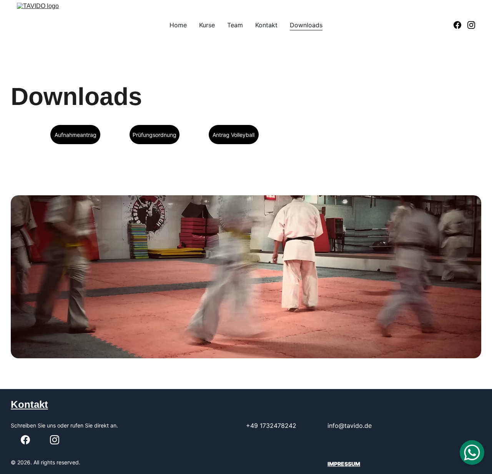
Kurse (207, 25)
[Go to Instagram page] (471, 25)
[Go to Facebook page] (460, 25)
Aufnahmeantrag (75, 134)
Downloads (306, 25)
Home (178, 25)
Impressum (343, 464)
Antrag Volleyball (233, 134)
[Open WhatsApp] (472, 452)
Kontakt (266, 25)
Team (235, 25)
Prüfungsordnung (154, 134)
